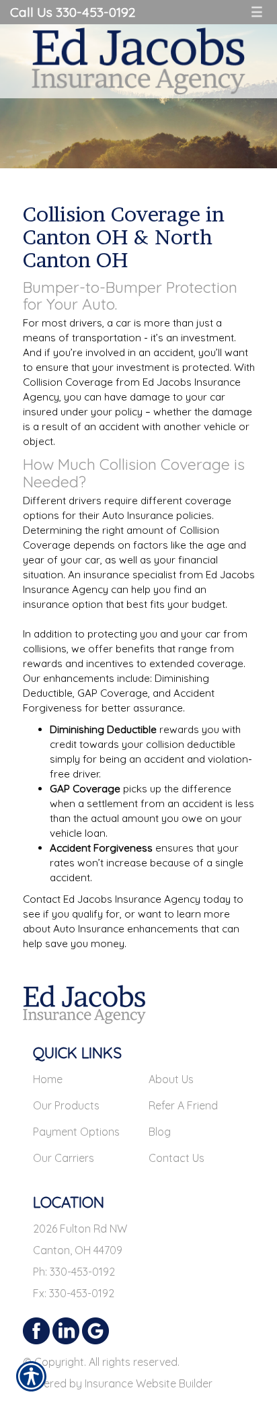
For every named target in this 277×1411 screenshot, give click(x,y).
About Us (171, 1079)
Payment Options (76, 1131)
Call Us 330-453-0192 (72, 11)
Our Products (66, 1105)
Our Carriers (63, 1158)
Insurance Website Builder (148, 1383)
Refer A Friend (183, 1105)
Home (48, 1079)
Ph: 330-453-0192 (74, 1271)
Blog (160, 1131)
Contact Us (176, 1158)
